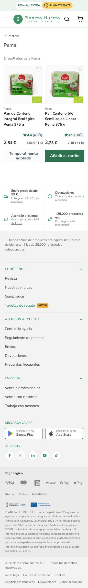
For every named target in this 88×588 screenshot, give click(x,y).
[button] (6, 19)
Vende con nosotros (21, 396)
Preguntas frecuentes (22, 364)
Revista (11, 278)
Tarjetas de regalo (26, 305)
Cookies (60, 575)
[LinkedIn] (33, 455)
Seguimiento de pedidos (24, 337)
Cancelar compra (71, 582)
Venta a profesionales (22, 387)
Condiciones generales (20, 582)
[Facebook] (9, 455)
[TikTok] (56, 455)
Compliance (14, 296)
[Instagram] (21, 455)
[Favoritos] (38, 69)
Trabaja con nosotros (22, 405)
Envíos (10, 346)
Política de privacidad (37, 575)
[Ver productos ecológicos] (37, 99)
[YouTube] (44, 455)
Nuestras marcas (18, 287)
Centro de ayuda (21, 219)
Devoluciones (16, 355)
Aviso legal (12, 575)
